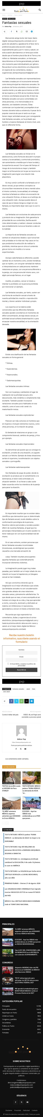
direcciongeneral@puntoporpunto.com (21, 1083)
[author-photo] (21, 736)
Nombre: (22, 650)
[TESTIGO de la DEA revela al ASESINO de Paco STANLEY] (11, 777)
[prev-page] (3, 823)
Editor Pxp (8, 26)
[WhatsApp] (21, 31)
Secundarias (26, 783)
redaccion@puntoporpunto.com (21, 1085)
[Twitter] (16, 31)
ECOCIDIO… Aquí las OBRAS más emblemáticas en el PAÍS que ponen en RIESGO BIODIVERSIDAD (28, 942)
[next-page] (7, 823)
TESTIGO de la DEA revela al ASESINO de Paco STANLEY (11, 788)
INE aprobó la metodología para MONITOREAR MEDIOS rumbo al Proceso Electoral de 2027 (26, 991)
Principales (6, 808)
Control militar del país (10, 715)
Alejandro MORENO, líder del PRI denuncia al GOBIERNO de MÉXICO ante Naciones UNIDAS (27, 970)
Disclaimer (9, 1110)
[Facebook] (11, 31)
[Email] (26, 31)
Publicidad (26, 1110)
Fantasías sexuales (18, 689)
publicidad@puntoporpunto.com (21, 1087)
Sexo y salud (18, 15)
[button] (3, 10)
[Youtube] (26, 749)
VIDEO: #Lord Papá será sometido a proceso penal (31, 716)
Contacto (34, 1110)
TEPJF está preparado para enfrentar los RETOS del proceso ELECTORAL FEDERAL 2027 (27, 980)
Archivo (10, 15)
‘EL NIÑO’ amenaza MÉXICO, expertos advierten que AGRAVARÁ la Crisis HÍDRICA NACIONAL (27, 931)
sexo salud (6, 691)
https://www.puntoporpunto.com (21, 742)
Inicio (4, 15)
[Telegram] (31, 31)
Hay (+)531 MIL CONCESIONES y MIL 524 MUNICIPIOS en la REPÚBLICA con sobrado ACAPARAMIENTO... (27, 952)
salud (28, 689)
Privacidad (17, 1110)
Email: (21, 657)
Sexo (33, 689)
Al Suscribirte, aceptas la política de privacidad (23, 664)
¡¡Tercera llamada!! (8, 783)
